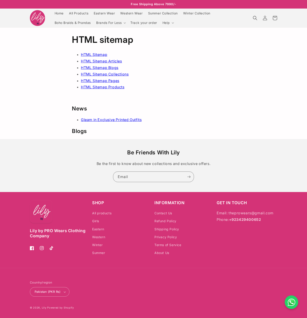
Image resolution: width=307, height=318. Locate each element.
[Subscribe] (189, 177)
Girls (95, 221)
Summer (98, 253)
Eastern (98, 229)
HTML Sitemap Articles (101, 61)
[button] (110, 22)
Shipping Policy (166, 229)
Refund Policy (165, 221)
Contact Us (163, 213)
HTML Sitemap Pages (100, 80)
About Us (161, 253)
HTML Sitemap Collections (105, 74)
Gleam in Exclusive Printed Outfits (111, 119)
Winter (97, 245)
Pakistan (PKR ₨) (47, 291)
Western (98, 237)
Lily (44, 307)
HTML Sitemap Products (103, 87)
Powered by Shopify (60, 307)
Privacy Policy (165, 237)
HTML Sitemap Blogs (99, 67)
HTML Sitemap (94, 54)
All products (101, 213)
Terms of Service (167, 245)
